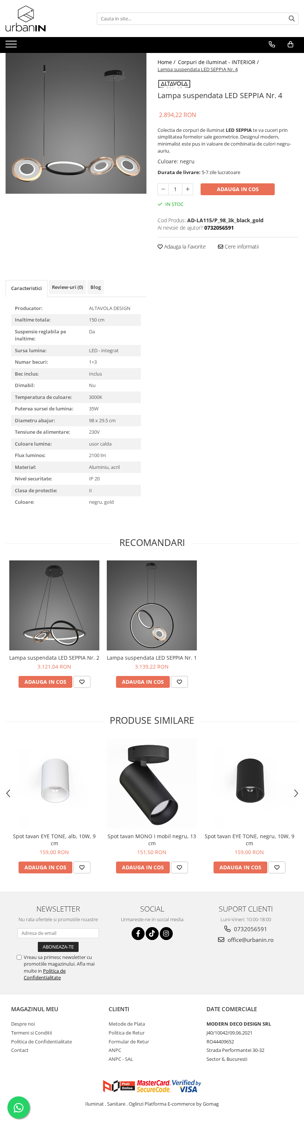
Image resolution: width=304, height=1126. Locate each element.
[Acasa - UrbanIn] (43, 18)
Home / (167, 62)
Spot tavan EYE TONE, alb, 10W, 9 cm (54, 840)
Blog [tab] (95, 287)
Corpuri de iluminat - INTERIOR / (219, 62)
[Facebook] (138, 933)
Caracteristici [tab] (26, 288)
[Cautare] (291, 19)
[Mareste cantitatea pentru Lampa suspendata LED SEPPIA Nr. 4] (187, 189)
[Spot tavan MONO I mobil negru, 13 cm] (152, 784)
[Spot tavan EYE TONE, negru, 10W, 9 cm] (249, 784)
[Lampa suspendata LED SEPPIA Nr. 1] (152, 605)
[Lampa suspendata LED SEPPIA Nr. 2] (54, 605)
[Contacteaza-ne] (272, 44)
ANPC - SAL (121, 1059)
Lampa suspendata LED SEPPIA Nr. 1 (152, 657)
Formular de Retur (129, 1041)
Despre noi (23, 1023)
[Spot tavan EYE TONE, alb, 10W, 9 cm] (54, 784)
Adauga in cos (238, 189)
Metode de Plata (127, 1023)
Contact (20, 1050)
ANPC (115, 1050)
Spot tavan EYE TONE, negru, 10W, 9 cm (249, 840)
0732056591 (249, 929)
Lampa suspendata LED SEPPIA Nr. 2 (54, 657)
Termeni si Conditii (31, 1032)
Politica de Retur (127, 1032)
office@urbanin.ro (250, 939)
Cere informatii (241, 246)
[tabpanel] (76, 123)
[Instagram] (166, 933)
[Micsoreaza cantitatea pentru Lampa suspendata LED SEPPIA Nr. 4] (163, 189)
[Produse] (12, 46)
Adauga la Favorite (184, 246)
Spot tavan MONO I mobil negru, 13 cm (152, 840)
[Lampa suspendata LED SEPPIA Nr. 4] (76, 123)
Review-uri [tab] (67, 287)
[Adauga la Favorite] (81, 682)
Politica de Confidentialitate (45, 974)
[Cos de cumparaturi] (290, 44)
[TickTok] (152, 933)
